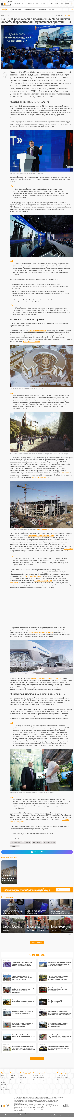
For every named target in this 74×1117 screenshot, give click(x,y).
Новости (17, 3)
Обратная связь (14, 1080)
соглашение (65, 473)
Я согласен (64, 1114)
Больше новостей (37, 942)
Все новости (37, 1058)
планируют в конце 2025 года (44, 529)
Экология (31, 3)
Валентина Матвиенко (33, 576)
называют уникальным (31, 341)
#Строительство (16, 842)
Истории (50, 3)
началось (37, 330)
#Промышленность (49, 842)
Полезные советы (29, 9)
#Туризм (27, 842)
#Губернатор (36, 842)
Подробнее (54, 1115)
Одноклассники (24, 1080)
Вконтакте (23, 1077)
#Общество (15, 846)
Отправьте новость (63, 890)
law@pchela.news (19, 1110)
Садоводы (52, 9)
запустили (14, 583)
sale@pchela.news (62, 1077)
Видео (57, 3)
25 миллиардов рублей (43, 580)
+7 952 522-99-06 (38, 1075)
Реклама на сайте (62, 1080)
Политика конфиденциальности (42, 1080)
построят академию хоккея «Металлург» (45, 678)
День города (42, 9)
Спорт (43, 3)
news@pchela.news (38, 1077)
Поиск (12, 1077)
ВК (69, 15)
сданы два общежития (40, 477)
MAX (66, 15)
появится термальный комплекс (41, 632)
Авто (38, 3)
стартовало (68, 548)
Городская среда (15, 9)
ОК (72, 15)
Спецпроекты (65, 3)
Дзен (21, 1082)
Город (24, 3)
